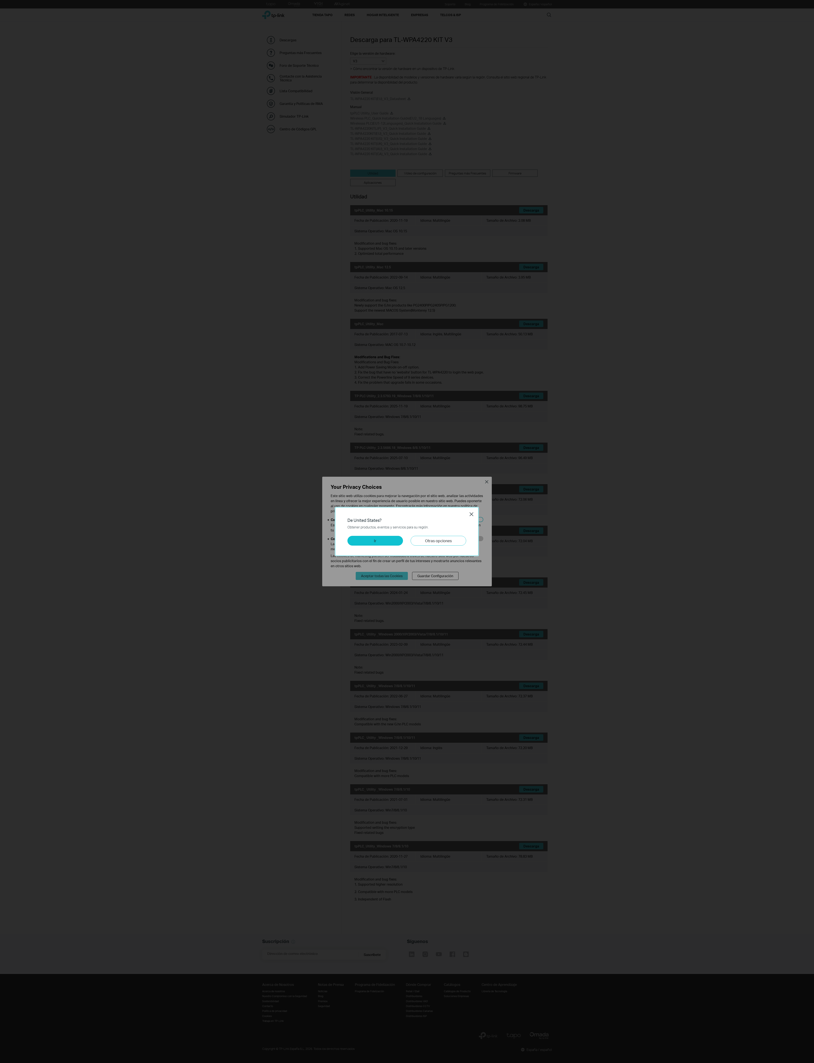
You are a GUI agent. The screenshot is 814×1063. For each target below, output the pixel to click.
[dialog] (407, 531)
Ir (375, 540)
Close (471, 514)
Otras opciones (438, 540)
